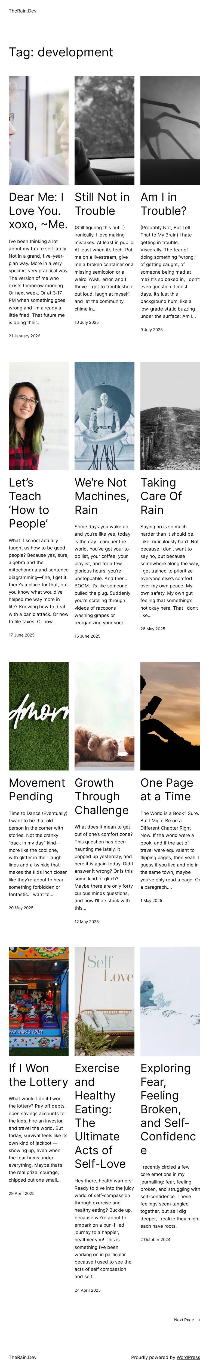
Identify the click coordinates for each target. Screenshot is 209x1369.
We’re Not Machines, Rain (102, 496)
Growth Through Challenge (102, 796)
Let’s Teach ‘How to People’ (29, 503)
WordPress (188, 1357)
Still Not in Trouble (102, 203)
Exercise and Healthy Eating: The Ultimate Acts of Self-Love (100, 1115)
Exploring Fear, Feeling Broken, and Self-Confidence (168, 1109)
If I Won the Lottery (38, 1074)
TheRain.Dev (22, 11)
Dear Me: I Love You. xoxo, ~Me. (38, 210)
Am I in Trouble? (163, 203)
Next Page (187, 1319)
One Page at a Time (166, 789)
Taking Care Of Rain (161, 496)
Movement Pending (37, 789)
